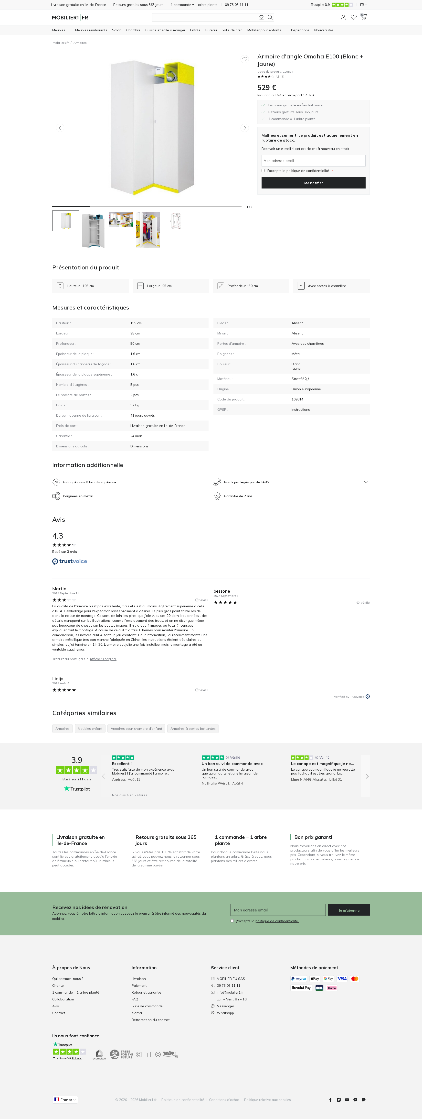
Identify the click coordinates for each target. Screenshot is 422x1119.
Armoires (80, 42)
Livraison (139, 978)
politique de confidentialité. (308, 170)
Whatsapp (225, 1013)
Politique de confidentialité (182, 1099)
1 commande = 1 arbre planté (75, 992)
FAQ (135, 999)
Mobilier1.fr (61, 42)
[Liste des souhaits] (353, 17)
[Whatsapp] (365, 1099)
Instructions (301, 409)
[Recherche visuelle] (261, 17)
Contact (58, 1013)
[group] (146, 772)
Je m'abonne (348, 910)
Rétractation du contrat (150, 1020)
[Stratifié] (307, 379)
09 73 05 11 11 (228, 985)
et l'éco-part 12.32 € (298, 95)
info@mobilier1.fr (230, 992)
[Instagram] (341, 1099)
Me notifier (313, 183)
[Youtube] (349, 1099)
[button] (343, 17)
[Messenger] (357, 1099)
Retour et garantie (146, 992)
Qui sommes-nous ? (67, 978)
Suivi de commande (147, 1006)
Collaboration (63, 999)
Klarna (137, 1013)
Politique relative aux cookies (267, 1099)
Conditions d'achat (224, 1099)
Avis (55, 1006)
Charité (58, 985)
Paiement (139, 985)
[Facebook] (332, 1099)
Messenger (225, 1006)
